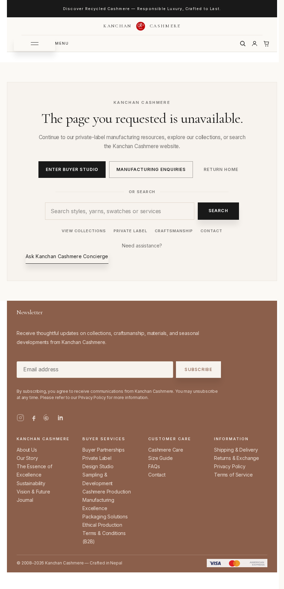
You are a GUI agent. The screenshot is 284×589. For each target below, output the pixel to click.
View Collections (84, 230)
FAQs (154, 466)
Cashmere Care (165, 450)
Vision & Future (33, 492)
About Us (27, 450)
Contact (211, 230)
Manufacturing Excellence (98, 504)
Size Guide (160, 458)
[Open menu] (34, 43)
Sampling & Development (97, 479)
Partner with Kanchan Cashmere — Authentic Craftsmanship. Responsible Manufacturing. (141, 8)
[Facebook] (33, 418)
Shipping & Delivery (236, 450)
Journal (25, 500)
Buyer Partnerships (103, 450)
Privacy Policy (230, 466)
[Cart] (266, 43)
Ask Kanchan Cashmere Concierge (67, 256)
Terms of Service (233, 475)
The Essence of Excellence (34, 470)
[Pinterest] (47, 418)
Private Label (130, 230)
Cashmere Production (106, 492)
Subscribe (198, 369)
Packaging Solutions (105, 516)
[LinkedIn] (60, 418)
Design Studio (98, 466)
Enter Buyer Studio (72, 169)
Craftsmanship (174, 230)
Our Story (27, 458)
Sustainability (31, 483)
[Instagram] (20, 418)
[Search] (243, 43)
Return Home (221, 169)
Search (218, 210)
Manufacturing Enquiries (150, 169)
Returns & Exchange (236, 458)
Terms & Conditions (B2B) (104, 537)
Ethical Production (102, 525)
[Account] (254, 43)
